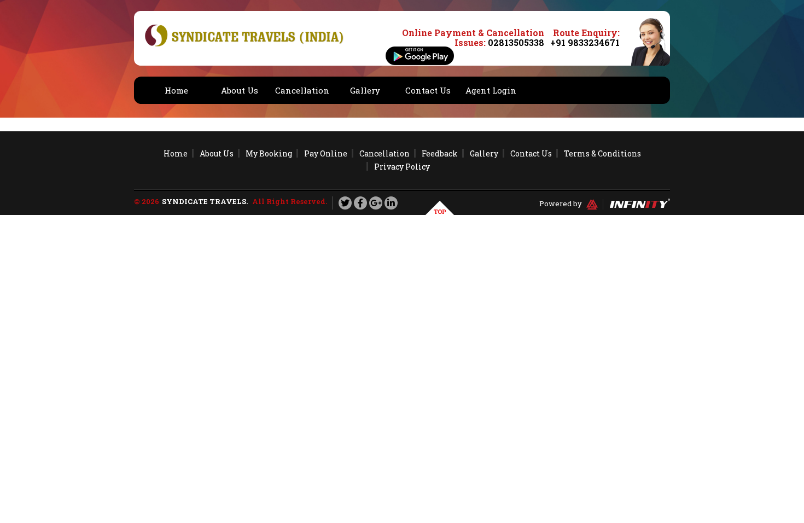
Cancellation (302, 90)
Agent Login (490, 90)
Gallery (365, 90)
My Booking (269, 153)
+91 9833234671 (585, 42)
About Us (239, 90)
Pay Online (325, 153)
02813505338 (516, 42)
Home (176, 90)
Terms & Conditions (602, 153)
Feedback (440, 153)
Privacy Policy (402, 166)
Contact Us (428, 90)
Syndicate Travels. (205, 201)
